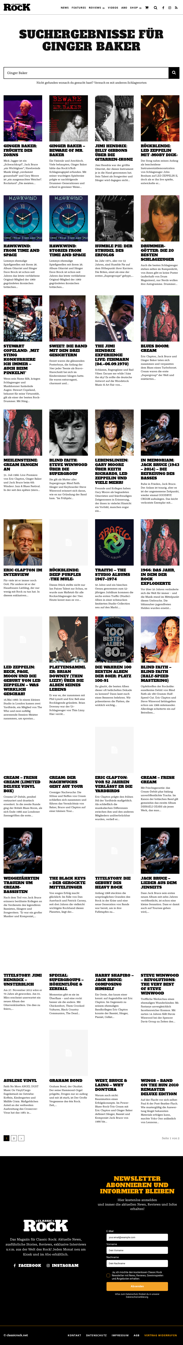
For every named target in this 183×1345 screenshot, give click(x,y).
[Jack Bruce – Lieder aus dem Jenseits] (160, 851)
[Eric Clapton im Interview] (23, 542)
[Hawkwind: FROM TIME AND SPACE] (23, 218)
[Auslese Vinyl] (23, 1053)
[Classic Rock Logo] (17, 7)
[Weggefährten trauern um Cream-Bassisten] (23, 851)
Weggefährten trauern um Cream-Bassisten (21, 885)
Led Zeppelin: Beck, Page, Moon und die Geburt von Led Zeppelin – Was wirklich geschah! (22, 680)
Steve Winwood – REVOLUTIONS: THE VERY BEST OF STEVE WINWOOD (160, 984)
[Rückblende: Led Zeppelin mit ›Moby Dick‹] (160, 118)
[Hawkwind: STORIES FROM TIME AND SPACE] (68, 218)
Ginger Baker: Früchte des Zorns (20, 150)
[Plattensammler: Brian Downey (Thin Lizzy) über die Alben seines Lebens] (68, 639)
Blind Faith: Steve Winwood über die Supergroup (68, 467)
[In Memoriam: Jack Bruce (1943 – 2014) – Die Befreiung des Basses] (160, 433)
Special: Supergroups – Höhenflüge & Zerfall (66, 982)
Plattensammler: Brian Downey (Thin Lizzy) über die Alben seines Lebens (67, 678)
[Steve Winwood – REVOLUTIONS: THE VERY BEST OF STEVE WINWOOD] (160, 948)
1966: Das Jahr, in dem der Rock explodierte (158, 577)
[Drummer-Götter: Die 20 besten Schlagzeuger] (160, 218)
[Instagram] (170, 8)
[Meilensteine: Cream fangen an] (23, 433)
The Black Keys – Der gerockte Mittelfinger (67, 883)
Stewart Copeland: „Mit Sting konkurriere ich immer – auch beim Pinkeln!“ (21, 359)
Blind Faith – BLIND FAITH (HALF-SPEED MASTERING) (156, 674)
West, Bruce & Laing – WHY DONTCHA (111, 1085)
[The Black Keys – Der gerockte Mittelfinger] (68, 851)
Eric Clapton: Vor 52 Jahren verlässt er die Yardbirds (113, 784)
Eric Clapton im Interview (23, 572)
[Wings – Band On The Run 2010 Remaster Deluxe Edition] (160, 1053)
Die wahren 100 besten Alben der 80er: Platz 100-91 (113, 674)
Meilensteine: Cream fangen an (21, 465)
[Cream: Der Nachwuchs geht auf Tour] (68, 750)
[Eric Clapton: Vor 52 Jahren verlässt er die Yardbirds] (114, 750)
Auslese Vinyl (20, 1080)
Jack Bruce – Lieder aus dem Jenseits (159, 883)
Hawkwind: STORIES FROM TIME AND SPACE (67, 250)
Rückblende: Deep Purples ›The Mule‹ (65, 575)
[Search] (174, 73)
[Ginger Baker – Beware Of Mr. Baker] (68, 118)
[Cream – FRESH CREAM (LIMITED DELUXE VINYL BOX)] (23, 750)
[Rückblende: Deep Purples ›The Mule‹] (68, 542)
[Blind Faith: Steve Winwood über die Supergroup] (68, 433)
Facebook (30, 1266)
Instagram (65, 1266)
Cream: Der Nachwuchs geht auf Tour (66, 782)
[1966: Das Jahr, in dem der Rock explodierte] (160, 542)
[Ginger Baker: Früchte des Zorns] (23, 118)
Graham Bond (65, 1080)
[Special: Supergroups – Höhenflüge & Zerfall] (68, 948)
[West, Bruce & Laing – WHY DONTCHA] (114, 1053)
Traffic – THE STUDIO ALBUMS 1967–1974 (112, 575)
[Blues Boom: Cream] (160, 318)
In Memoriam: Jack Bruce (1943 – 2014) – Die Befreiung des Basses (160, 469)
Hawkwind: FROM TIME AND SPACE (21, 250)
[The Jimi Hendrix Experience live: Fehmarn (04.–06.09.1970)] (114, 318)
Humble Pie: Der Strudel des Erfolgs (113, 250)
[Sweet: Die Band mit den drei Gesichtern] (68, 318)
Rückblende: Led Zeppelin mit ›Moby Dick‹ (159, 150)
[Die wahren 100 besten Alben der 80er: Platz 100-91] (114, 639)
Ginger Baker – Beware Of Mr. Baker (67, 150)
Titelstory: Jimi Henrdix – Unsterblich (23, 980)
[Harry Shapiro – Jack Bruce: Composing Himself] (114, 948)
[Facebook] (163, 8)
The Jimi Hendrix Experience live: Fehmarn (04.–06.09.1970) (112, 355)
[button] (155, 7)
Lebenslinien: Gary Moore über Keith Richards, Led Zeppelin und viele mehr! (111, 471)
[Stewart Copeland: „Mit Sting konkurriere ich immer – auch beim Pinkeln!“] (23, 318)
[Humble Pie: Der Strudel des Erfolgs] (114, 218)
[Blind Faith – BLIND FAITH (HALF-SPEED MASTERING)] (160, 639)
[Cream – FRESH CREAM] (160, 750)
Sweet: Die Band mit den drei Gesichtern (68, 351)
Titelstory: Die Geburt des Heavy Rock (113, 883)
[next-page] (21, 1138)
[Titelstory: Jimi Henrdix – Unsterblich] (23, 948)
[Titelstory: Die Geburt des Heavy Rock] (114, 851)
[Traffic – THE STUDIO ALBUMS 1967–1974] (114, 542)
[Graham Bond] (68, 1053)
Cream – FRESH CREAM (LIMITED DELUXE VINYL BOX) (22, 784)
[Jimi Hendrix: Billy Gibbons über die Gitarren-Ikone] (114, 118)
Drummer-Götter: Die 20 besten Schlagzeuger (157, 252)
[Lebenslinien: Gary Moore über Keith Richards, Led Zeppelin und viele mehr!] (114, 433)
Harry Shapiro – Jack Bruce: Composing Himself (114, 982)
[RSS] (176, 8)
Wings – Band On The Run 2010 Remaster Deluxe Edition (160, 1087)
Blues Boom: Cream (155, 348)
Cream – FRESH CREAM (158, 780)
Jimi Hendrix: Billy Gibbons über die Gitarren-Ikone (114, 152)
